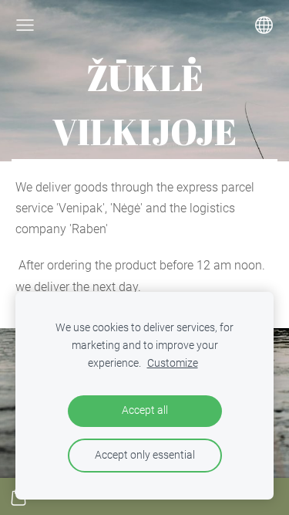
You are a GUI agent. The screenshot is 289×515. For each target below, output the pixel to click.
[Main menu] (25, 25)
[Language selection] (264, 25)
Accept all (145, 410)
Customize (172, 363)
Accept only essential (145, 455)
